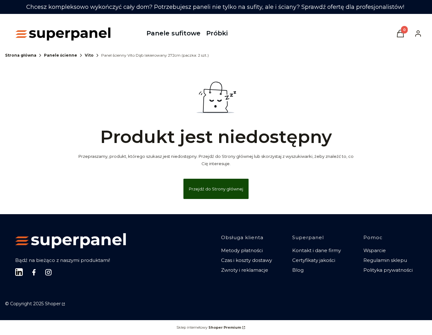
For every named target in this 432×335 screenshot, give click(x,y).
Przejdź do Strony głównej (216, 188)
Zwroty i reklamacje (244, 270)
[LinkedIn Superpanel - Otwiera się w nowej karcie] (19, 272)
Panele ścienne (60, 55)
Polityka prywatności (388, 270)
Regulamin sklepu (385, 260)
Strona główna (20, 55)
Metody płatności (242, 250)
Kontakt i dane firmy (316, 250)
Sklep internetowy (208, 327)
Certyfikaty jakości (313, 260)
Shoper (53, 304)
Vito (89, 55)
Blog (298, 270)
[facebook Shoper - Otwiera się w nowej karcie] (34, 272)
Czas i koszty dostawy (246, 260)
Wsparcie (374, 250)
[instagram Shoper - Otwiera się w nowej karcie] (48, 272)
